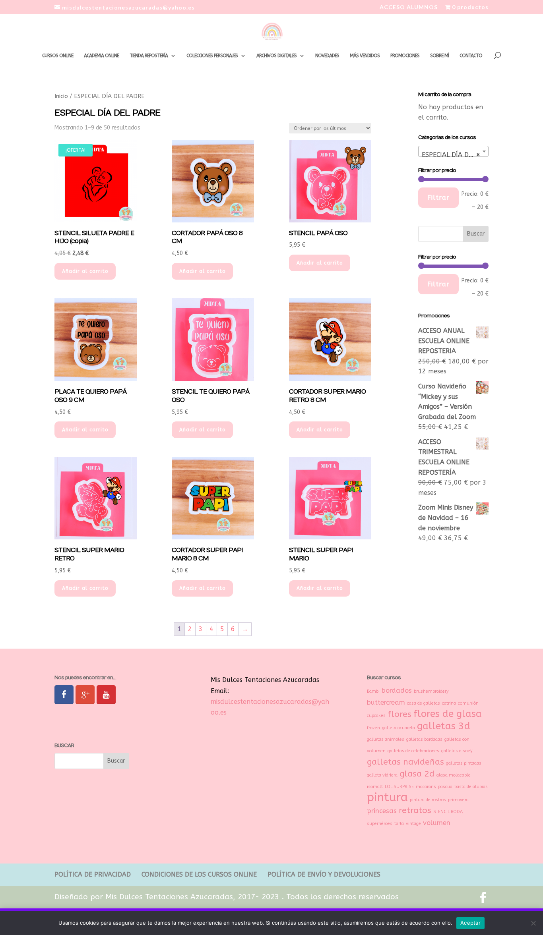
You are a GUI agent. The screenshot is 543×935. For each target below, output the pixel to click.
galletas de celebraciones (413, 750)
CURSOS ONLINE (57, 55)
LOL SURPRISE (399, 786)
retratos (415, 810)
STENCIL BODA (448, 811)
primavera (458, 799)
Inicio (61, 96)
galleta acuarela (398, 727)
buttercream (386, 702)
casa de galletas (423, 703)
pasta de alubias (471, 786)
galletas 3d (443, 726)
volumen (436, 823)
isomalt (375, 786)
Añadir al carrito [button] (85, 271)
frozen (373, 727)
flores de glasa (447, 713)
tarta (399, 823)
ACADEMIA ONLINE (101, 55)
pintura (387, 797)
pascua (445, 786)
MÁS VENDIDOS (365, 55)
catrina (449, 703)
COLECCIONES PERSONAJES (212, 55)
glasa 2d (416, 774)
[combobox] (453, 151)
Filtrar (438, 197)
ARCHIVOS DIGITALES (276, 55)
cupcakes (376, 715)
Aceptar (470, 923)
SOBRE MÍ (439, 55)
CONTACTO (471, 55)
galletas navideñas (405, 762)
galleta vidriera (382, 775)
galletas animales (385, 739)
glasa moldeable (453, 775)
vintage (413, 823)
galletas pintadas (463, 763)
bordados (397, 690)
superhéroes (379, 823)
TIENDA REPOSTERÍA (149, 55)
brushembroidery (431, 691)
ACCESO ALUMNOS (409, 7)
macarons (426, 786)
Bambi (373, 691)
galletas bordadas (424, 739)
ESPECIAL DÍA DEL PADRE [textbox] (455, 154)
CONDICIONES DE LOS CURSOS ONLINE (199, 874)
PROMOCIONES (404, 55)
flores (399, 714)
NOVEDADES (327, 55)
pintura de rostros (428, 799)
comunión (468, 703)
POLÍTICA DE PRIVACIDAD (92, 874)
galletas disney (457, 750)
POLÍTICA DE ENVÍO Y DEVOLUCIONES (324, 874)
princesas (382, 811)
